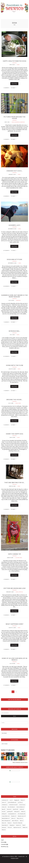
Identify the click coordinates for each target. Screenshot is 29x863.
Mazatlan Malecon (6, 818)
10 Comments (6, 286)
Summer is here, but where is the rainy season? (14, 296)
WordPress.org (4, 846)
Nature (4, 822)
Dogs (18, 64)
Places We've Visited (17, 822)
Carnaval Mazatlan (12, 802)
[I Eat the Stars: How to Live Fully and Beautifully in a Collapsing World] (15, 753)
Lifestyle (21, 591)
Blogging (16, 800)
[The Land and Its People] (2, 753)
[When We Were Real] (26, 753)
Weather (25, 827)
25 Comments (6, 356)
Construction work (13, 804)
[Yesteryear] (18, 757)
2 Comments (6, 579)
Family (22, 809)
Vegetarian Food (17, 827)
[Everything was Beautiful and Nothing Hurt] (13, 753)
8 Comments (6, 196)
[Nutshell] (5, 757)
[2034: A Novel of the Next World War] (13, 757)
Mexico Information (6, 820)
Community (4, 804)
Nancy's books (8, 750)
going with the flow (14, 365)
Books (22, 800)
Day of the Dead (11, 806)
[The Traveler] (20, 753)
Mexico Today (15, 820)
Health (23, 811)
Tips (23, 825)
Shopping (12, 825)
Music (21, 820)
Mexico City (20, 818)
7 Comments (6, 390)
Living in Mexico (5, 816)
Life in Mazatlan (21, 813)
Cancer (4, 802)
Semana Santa (5, 825)
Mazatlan (13, 816)
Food (19, 403)
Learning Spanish (12, 813)
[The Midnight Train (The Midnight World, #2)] (2, 757)
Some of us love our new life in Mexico (14, 659)
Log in (2, 840)
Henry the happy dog (14, 434)
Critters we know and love (14, 588)
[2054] (10, 757)
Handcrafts (16, 811)
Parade (9, 822)
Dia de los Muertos (20, 806)
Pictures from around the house (14, 117)
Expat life (15, 809)
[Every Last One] (26, 757)
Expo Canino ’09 (14, 554)
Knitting (4, 813)
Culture (17, 557)
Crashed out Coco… (14, 171)
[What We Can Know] (20, 757)
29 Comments (6, 250)
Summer (18, 825)
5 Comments (6, 139)
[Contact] (18, 753)
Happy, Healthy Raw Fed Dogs (14, 61)
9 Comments (6, 424)
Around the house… (14, 399)
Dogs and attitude (14, 259)
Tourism (4, 827)
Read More (14, 83)
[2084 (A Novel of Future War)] (7, 757)
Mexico (13, 818)
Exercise (9, 809)
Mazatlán (18, 300)
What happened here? (14, 624)
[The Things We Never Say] (15, 757)
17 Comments (6, 685)
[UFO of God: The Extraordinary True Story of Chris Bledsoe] (7, 753)
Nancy (14, 87)
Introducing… (14, 331)
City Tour (20, 802)
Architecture (5, 800)
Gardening (9, 811)
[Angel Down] (5, 753)
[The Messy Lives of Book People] (23, 757)
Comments (4, 844)
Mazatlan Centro (21, 816)
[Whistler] (10, 753)
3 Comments (6, 87)
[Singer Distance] (23, 753)
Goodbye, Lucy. (14, 225)
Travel (10, 827)
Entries (3, 842)
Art (11, 800)
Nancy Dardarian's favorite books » (20, 762)
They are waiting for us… (14, 482)
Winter (3, 829)
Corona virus (22, 804)
